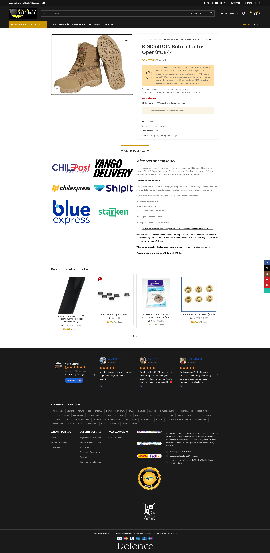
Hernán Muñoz (195, 358)
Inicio (144, 39)
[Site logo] (23, 13)
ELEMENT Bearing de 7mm (114, 314)
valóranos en (72, 380)
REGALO (71, 424)
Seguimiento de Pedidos (90, 437)
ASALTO (81, 411)
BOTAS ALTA (120, 411)
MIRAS (180, 415)
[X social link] (208, 3)
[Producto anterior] (206, 39)
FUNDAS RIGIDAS (94, 415)
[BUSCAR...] (211, 13)
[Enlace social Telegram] (175, 135)
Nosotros (55, 437)
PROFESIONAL (201, 419)
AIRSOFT (70, 411)
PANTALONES (205, 415)
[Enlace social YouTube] (216, 3)
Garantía (83, 457)
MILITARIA (170, 415)
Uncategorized (155, 39)
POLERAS (97, 419)
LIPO (129, 415)
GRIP (122, 415)
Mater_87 (152, 358)
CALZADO (141, 411)
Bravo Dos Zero (115, 437)
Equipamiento (78, 415)
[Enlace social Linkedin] (168, 135)
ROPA (103, 424)
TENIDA (126, 424)
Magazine (139, 415)
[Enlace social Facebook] (204, 3)
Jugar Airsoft (57, 447)
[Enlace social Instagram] (212, 3)
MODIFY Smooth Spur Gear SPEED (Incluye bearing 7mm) (156, 316)
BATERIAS (98, 411)
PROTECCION (58, 424)
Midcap (149, 415)
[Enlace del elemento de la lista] (192, 451)
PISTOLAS (67, 419)
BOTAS (109, 411)
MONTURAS (191, 415)
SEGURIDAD (114, 424)
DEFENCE (155, 130)
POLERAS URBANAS (112, 419)
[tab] (135, 149)
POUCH (159, 419)
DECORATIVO (202, 411)
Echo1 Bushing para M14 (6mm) (199, 314)
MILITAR (159, 415)
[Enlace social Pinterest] (221, 3)
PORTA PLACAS (146, 419)
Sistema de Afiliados (60, 442)
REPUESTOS (92, 424)
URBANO (136, 424)
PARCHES (56, 419)
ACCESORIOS (58, 411)
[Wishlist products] (243, 13)
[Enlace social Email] (161, 135)
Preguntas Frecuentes (90, 452)
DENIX (66, 415)
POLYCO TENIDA (130, 419)
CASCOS (152, 411)
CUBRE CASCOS (186, 411)
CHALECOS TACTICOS (168, 411)
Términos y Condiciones (90, 462)
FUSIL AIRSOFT (110, 415)
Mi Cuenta (84, 447)
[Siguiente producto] (212, 39)
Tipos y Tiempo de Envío (90, 442)
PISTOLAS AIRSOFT (82, 419)
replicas (81, 424)
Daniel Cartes (114, 358)
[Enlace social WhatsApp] (225, 3)
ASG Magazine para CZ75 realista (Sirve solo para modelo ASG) (71, 319)
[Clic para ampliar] (56, 89)
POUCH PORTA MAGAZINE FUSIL (179, 419)
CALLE (131, 411)
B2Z (89, 411)
